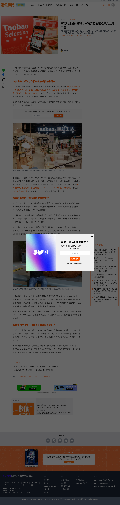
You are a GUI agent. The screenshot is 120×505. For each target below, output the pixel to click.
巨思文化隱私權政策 (78, 264)
